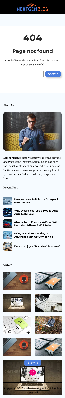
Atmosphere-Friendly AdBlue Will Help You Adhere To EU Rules (35, 223)
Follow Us (32, 363)
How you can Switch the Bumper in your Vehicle (36, 201)
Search (53, 74)
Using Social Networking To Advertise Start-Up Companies (33, 235)
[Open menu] (10, 20)
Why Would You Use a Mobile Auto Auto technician (36, 212)
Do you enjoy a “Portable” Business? (37, 246)
